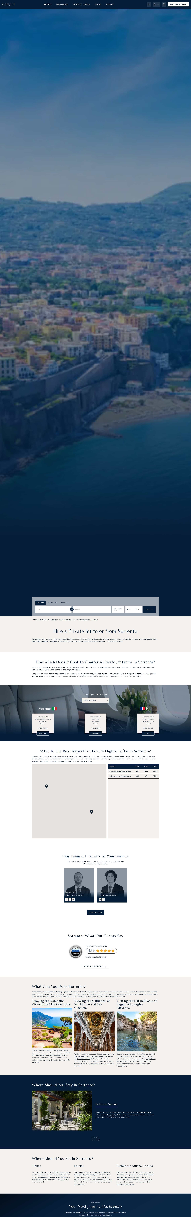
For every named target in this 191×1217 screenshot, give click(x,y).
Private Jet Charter (49, 620)
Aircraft (110, 4)
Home (34, 620)
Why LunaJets (62, 4)
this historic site (83, 1059)
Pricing (98, 4)
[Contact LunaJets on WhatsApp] (164, 4)
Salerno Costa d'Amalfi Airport (120, 776)
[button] (156, 4)
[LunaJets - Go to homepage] (8, 4)
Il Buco (61, 1172)
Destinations (66, 620)
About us (48, 4)
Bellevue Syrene (144, 1112)
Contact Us (95, 912)
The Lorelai (78, 1172)
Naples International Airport (114, 756)
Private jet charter (81, 4)
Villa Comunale (55, 1055)
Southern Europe (83, 620)
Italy (96, 620)
